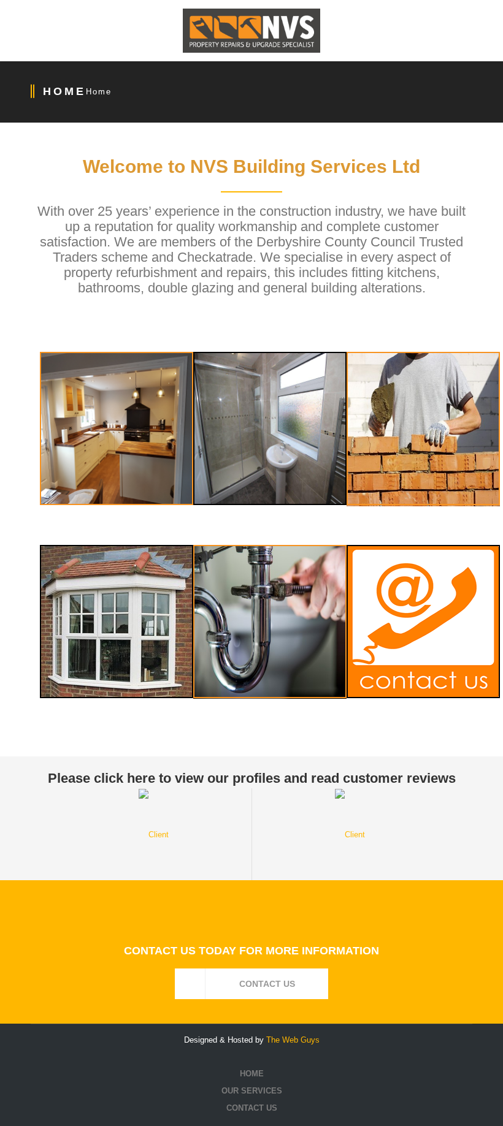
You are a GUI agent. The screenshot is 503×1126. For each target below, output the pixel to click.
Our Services (251, 1090)
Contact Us (251, 1108)
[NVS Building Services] (251, 30)
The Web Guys (293, 1039)
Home (99, 91)
